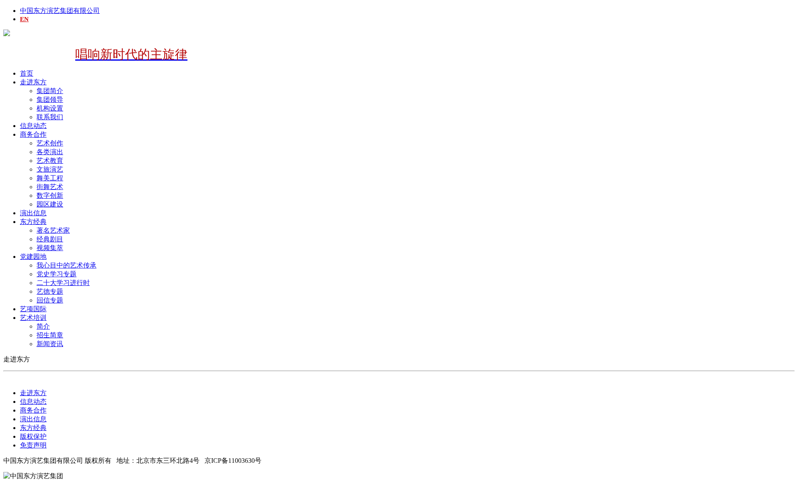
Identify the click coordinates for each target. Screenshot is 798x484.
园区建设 (50, 204)
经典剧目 (50, 239)
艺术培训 (33, 317)
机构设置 (50, 108)
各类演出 (50, 151)
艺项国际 (33, 308)
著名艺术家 (53, 230)
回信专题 (50, 300)
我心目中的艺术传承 (66, 265)
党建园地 (33, 256)
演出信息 (33, 212)
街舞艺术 (50, 186)
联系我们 (50, 116)
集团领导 (50, 99)
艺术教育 (50, 160)
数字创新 (50, 195)
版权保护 (33, 436)
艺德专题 (50, 291)
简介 (43, 326)
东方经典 (33, 221)
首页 (26, 73)
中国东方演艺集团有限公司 (60, 10)
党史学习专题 (56, 274)
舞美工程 (50, 178)
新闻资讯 (50, 343)
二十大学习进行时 (63, 282)
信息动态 (33, 125)
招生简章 (50, 335)
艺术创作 (50, 143)
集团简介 (50, 90)
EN (24, 19)
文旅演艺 (50, 169)
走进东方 (33, 82)
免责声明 (33, 445)
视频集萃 (50, 247)
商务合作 (33, 134)
